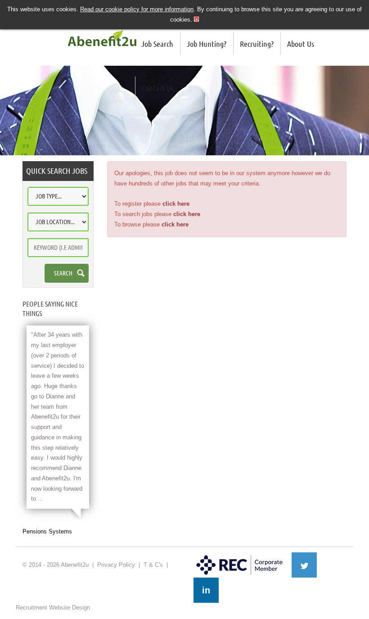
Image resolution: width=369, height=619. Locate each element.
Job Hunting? (206, 43)
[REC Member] (239, 556)
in (206, 590)
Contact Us (158, 87)
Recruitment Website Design (53, 607)
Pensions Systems (47, 531)
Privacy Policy (116, 564)
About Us (300, 43)
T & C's (153, 564)
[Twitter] (304, 565)
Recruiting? (257, 43)
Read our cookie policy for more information (137, 9)
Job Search (157, 43)
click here (175, 203)
